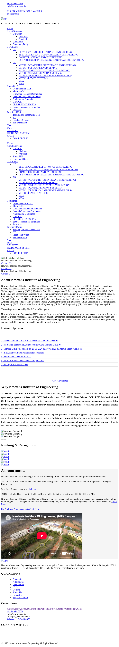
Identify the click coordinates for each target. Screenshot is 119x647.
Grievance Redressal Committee (27, 94)
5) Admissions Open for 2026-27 (16, 352)
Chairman (23, 36)
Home (10, 28)
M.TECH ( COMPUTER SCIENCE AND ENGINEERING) (47, 65)
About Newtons (14, 31)
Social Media (13, 13)
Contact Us (6, 263)
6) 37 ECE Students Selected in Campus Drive (22, 356)
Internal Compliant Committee (26, 96)
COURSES (12, 47)
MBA (21, 83)
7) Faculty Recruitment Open (14, 360)
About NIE (18, 41)
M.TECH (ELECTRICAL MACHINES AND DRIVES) (45, 75)
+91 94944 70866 (15, 3)
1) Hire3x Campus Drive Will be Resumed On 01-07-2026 (29, 336)
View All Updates (59, 380)
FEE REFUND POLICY (24, 104)
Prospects (17, 109)
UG (14, 49)
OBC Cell (17, 101)
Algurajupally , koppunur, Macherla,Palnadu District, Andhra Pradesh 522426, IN (44, 608)
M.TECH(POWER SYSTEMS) (33, 78)
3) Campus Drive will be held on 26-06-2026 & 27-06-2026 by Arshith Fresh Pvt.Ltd (41, 344)
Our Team (17, 34)
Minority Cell (19, 91)
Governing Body (20, 44)
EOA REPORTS (20, 138)
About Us (17, 592)
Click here (32, 489)
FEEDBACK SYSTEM (18, 133)
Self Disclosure (20, 122)
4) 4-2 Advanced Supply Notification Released (22, 348)
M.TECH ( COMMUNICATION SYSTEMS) (40, 73)
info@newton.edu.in (16, 6)
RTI (14, 117)
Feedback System (21, 120)
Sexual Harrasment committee (26, 107)
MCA (21, 81)
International (18, 584)
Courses (16, 589)
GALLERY (12, 130)
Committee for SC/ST (23, 88)
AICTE (10, 135)
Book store (18, 595)
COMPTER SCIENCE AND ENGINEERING (41, 57)
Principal (23, 39)
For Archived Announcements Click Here (20, 509)
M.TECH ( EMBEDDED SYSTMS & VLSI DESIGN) (44, 70)
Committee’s (12, 86)
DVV (9, 128)
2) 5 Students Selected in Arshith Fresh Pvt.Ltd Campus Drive (31, 340)
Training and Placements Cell (26, 115)
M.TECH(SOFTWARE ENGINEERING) (38, 68)
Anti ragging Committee (24, 99)
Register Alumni (20, 597)
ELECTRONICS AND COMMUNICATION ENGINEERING (48, 54)
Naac (9, 125)
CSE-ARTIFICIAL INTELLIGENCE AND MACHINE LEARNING (51, 60)
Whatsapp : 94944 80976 (18, 619)
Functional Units (14, 112)
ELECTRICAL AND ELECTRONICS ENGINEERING (45, 52)
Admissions (18, 582)
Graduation (18, 579)
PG (14, 62)
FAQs (15, 587)
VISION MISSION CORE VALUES (24, 11)
